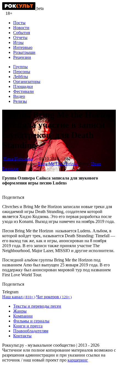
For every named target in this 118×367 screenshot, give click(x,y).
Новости (21, 27)
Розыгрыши (24, 52)
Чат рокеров (54, 296)
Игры (18, 42)
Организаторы (26, 81)
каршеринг (78, 360)
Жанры (20, 311)
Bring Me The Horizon (58, 163)
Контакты (22, 335)
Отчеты (20, 37)
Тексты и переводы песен (37, 306)
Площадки (23, 86)
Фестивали (23, 91)
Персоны (21, 71)
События (21, 32)
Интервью (22, 47)
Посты (19, 22)
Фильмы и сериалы (31, 321)
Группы (20, 66)
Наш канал (18, 296)
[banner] (19, 8)
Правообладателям (30, 331)
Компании (23, 316)
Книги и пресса (28, 326)
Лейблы (20, 76)
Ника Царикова (17, 158)
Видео (19, 96)
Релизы (20, 101)
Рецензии (22, 57)
